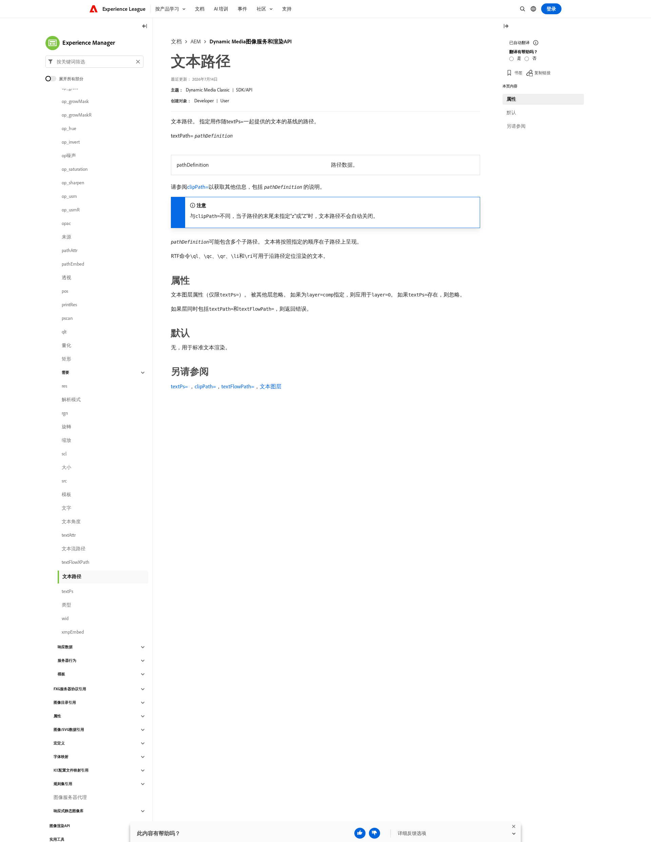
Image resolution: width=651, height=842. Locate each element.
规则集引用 (63, 784)
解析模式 (71, 400)
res (64, 386)
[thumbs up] (360, 833)
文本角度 (71, 522)
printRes (69, 305)
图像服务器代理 (70, 798)
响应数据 (65, 647)
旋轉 (66, 427)
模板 (66, 495)
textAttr (69, 535)
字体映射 (61, 757)
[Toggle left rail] (144, 26)
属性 (57, 716)
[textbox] (94, 62)
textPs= (179, 386)
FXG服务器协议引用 (70, 689)
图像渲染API (60, 826)
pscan (67, 318)
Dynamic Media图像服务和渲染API (251, 41)
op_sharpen (73, 183)
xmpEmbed (73, 632)
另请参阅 (516, 126)
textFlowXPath (76, 562)
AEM (196, 41)
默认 (511, 112)
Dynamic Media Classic (208, 90)
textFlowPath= (237, 386)
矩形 (66, 359)
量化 (66, 346)
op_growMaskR (77, 115)
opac (66, 224)
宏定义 (59, 743)
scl (64, 454)
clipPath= (198, 186)
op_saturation (74, 169)
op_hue (69, 129)
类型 (66, 605)
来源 (66, 237)
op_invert (71, 142)
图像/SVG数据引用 (69, 729)
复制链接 (542, 72)
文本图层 (270, 386)
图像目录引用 (65, 702)
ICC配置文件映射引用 (71, 770)
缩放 (66, 440)
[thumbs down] (374, 833)
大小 (66, 468)
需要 (65, 372)
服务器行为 (67, 660)
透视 (66, 278)
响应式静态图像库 (68, 811)
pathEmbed (73, 264)
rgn (65, 413)
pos (65, 291)
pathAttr (69, 251)
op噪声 (69, 156)
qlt (64, 332)
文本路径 (71, 576)
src (64, 481)
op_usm (69, 196)
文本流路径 (73, 549)
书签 (518, 72)
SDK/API (244, 90)
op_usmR (71, 210)
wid (65, 619)
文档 (176, 41)
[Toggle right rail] (505, 26)
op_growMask (75, 102)
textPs (67, 592)
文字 (66, 508)
